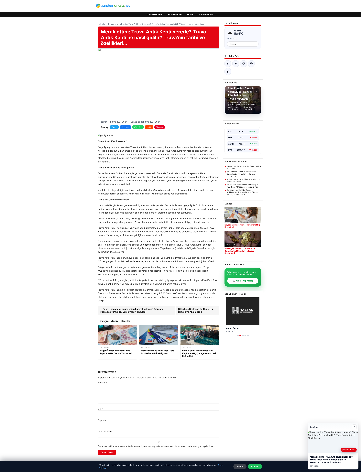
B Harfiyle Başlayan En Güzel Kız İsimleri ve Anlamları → (195, 310)
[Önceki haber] (250, 90)
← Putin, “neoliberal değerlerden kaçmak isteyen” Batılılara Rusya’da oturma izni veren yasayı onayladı (131, 310)
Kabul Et (255, 466)
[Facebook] (227, 63)
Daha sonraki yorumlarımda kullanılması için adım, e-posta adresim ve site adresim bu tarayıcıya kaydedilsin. (156, 446)
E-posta (103, 420)
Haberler (102, 24)
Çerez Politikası (206, 14)
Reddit (149, 127)
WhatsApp (138, 127)
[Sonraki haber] (256, 90)
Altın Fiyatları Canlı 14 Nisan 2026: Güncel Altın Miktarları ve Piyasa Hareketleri (241, 173)
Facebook (125, 127)
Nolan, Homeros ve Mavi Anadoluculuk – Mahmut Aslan (244, 180)
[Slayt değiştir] (238, 335)
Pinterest (159, 127)
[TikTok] (227, 71)
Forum (190, 14)
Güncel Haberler (155, 14)
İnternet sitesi (105, 431)
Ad (100, 409)
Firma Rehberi (175, 14)
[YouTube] (251, 63)
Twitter (114, 127)
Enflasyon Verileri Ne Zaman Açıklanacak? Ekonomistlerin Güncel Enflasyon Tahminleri (242, 192)
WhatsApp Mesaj (243, 281)
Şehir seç (232, 38)
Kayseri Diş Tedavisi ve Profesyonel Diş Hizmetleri (244, 167)
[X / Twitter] (235, 63)
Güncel (111, 24)
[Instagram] (243, 63)
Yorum (102, 382)
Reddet (239, 466)
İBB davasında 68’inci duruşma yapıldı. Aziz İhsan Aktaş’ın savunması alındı (243, 185)
